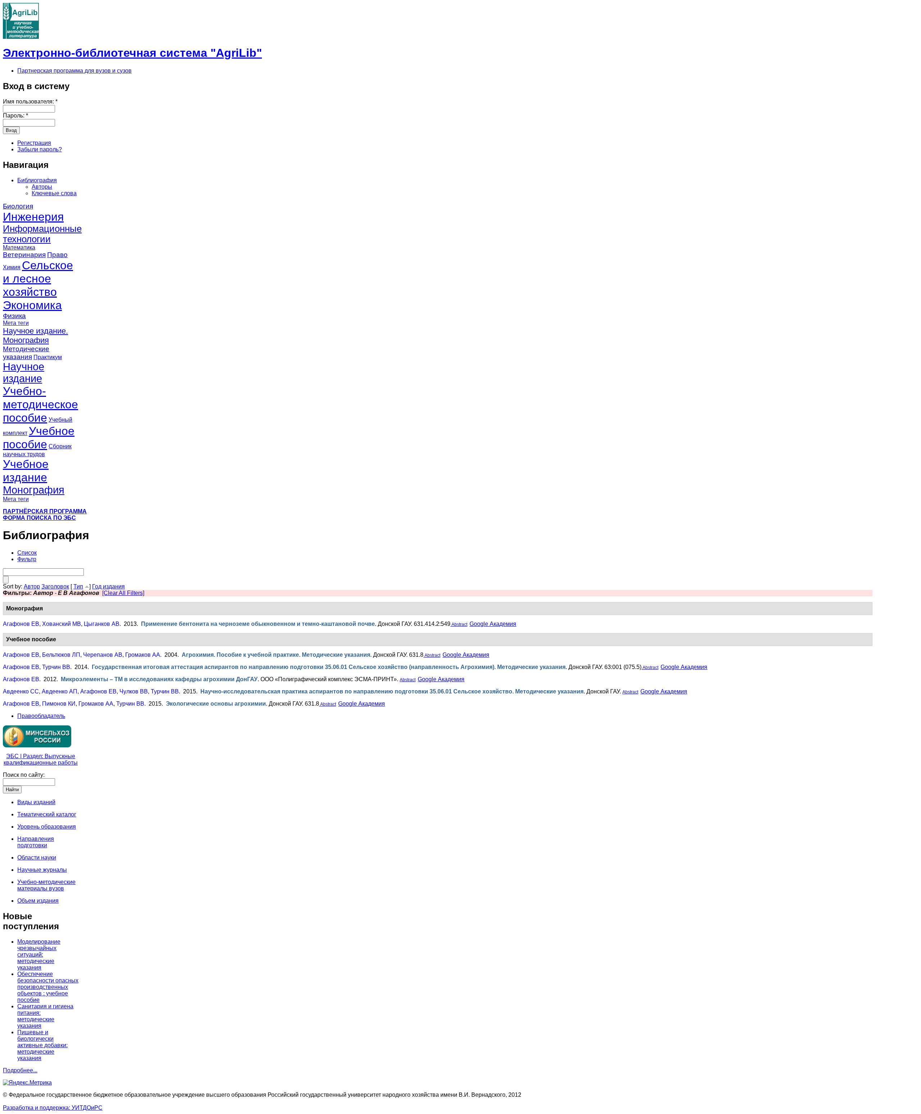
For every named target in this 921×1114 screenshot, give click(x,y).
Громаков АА (142, 655)
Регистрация (34, 143)
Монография (33, 490)
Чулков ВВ (133, 691)
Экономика (32, 305)
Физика (14, 316)
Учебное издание (26, 471)
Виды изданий (36, 802)
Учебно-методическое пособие (40, 404)
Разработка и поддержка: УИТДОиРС (53, 1108)
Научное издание (23, 372)
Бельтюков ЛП (61, 655)
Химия (12, 267)
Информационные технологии (42, 234)
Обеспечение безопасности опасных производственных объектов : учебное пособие (47, 987)
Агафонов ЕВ (21, 624)
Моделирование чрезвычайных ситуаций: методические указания (38, 955)
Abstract (458, 624)
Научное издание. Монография (35, 335)
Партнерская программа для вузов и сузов (74, 71)
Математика (19, 247)
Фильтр (26, 559)
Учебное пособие (38, 438)
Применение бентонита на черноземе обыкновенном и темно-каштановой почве (258, 624)
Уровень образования (46, 827)
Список (27, 553)
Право (57, 254)
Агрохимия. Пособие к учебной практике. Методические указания (276, 655)
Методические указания (26, 353)
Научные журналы (42, 870)
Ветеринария (24, 254)
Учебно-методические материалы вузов (46, 885)
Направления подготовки (35, 842)
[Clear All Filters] (123, 593)
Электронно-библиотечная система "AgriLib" (132, 52)
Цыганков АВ (101, 624)
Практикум (47, 357)
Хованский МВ (61, 624)
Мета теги (16, 323)
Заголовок (55, 586)
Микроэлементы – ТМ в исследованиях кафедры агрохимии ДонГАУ (159, 679)
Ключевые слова (54, 193)
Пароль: (15, 116)
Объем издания (38, 901)
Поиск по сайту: (24, 775)
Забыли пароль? (39, 149)
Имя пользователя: (30, 101)
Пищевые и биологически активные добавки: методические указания (42, 1045)
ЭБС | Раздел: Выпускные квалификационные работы (41, 759)
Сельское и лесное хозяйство (38, 278)
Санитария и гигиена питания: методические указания (45, 1016)
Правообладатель (41, 716)
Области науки (36, 857)
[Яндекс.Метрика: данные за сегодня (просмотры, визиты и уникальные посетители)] (27, 1082)
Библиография (37, 180)
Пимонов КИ (59, 704)
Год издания (108, 586)
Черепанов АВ (102, 655)
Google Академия (492, 624)
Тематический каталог (46, 814)
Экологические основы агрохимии (216, 704)
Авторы (42, 187)
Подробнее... (20, 1070)
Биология (18, 206)
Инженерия (33, 216)
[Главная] (21, 37)
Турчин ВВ (56, 667)
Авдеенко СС (21, 691)
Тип (78, 586)
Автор (32, 586)
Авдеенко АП (59, 691)
